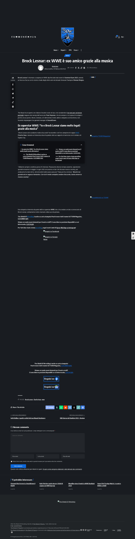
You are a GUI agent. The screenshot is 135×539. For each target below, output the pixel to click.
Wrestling (30, 217)
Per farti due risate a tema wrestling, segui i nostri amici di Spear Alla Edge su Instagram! (68, 158)
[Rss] (35, 36)
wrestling (38, 228)
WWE (77, 133)
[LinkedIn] (24, 36)
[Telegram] (31, 36)
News (67, 55)
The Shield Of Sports (39, 524)
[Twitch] (26, 36)
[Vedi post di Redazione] (40, 67)
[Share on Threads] (74, 407)
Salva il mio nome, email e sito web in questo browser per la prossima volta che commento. (37, 461)
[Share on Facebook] (75, 67)
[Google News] (19, 36)
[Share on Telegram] (13, 97)
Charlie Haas (37, 399)
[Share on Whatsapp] (13, 89)
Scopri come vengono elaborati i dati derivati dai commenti (62, 469)
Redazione (55, 66)
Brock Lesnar (29, 399)
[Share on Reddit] (13, 93)
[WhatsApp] (33, 36)
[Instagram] (21, 36)
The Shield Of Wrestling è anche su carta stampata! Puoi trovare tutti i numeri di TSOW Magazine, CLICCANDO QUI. (36, 156)
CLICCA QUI (30, 224)
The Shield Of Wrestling (17, 530)
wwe (43, 399)
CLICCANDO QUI (23, 219)
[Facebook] (12, 36)
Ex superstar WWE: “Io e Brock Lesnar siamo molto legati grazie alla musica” (34, 150)
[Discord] (28, 36)
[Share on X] (78, 67)
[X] (14, 36)
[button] (119, 36)
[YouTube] (16, 36)
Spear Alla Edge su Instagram (65, 228)
